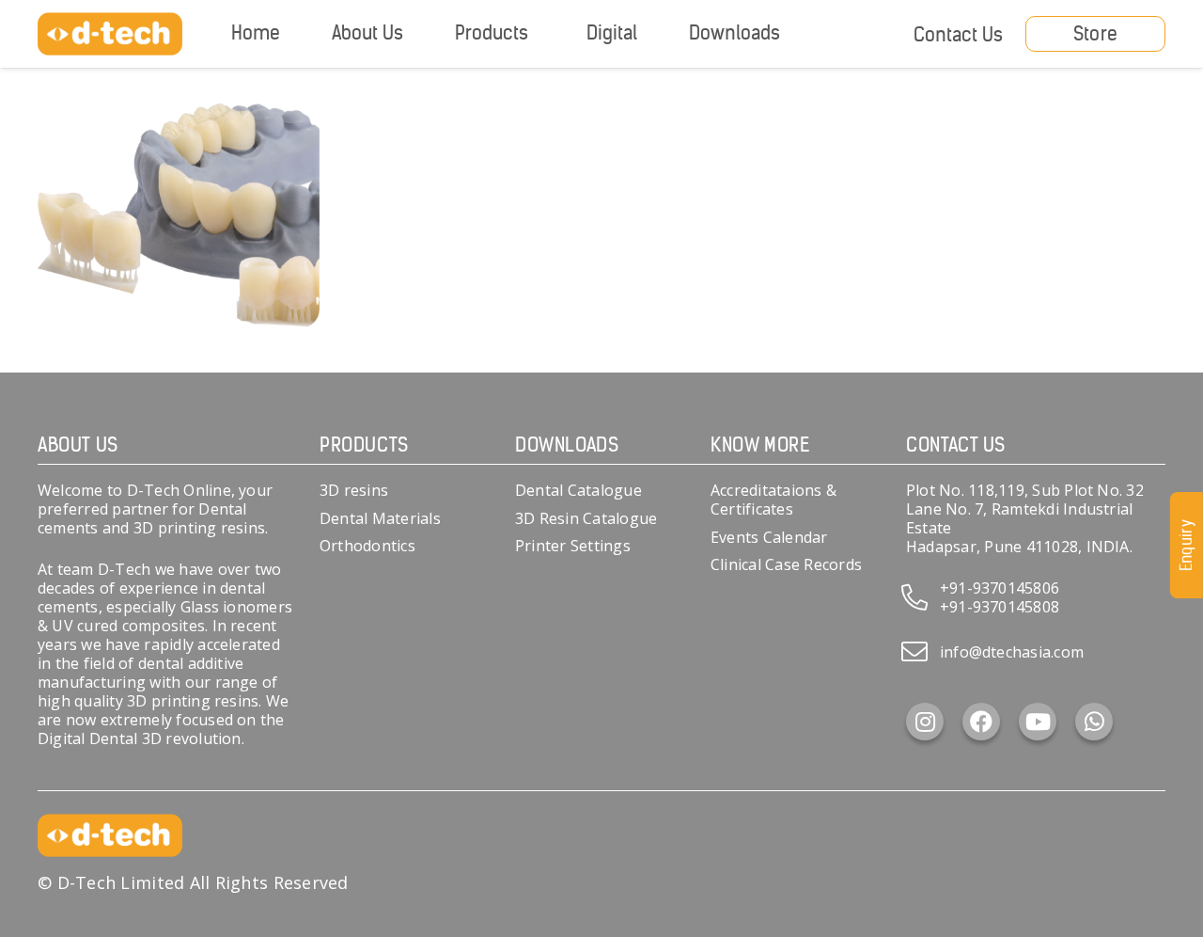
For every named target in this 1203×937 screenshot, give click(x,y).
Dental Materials (380, 518)
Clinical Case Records (786, 564)
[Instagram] (925, 721)
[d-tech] (110, 34)
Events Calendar (769, 537)
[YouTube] (1037, 721)
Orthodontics (367, 545)
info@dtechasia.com (1012, 652)
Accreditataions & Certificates (773, 499)
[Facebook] (981, 721)
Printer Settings (573, 545)
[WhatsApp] (1094, 721)
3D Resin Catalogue (586, 518)
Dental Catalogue (578, 490)
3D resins (354, 490)
